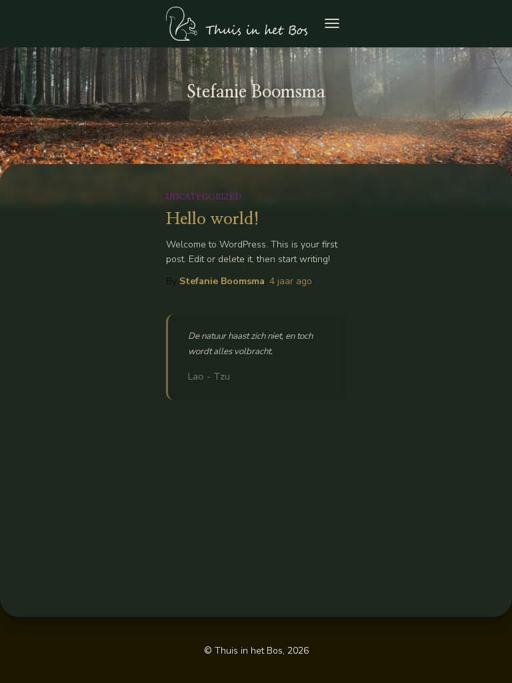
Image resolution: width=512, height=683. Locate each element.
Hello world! (212, 219)
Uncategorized (203, 197)
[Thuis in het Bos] (241, 24)
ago (290, 281)
